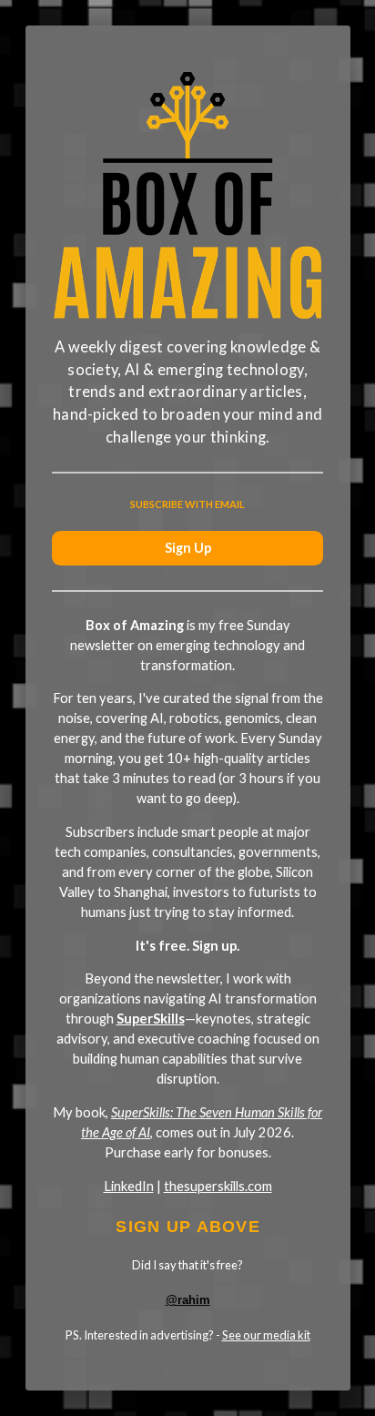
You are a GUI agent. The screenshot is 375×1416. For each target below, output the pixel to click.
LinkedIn (129, 1186)
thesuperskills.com (218, 1186)
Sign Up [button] (188, 547)
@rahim (188, 1300)
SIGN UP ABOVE (188, 1226)
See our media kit (266, 1335)
